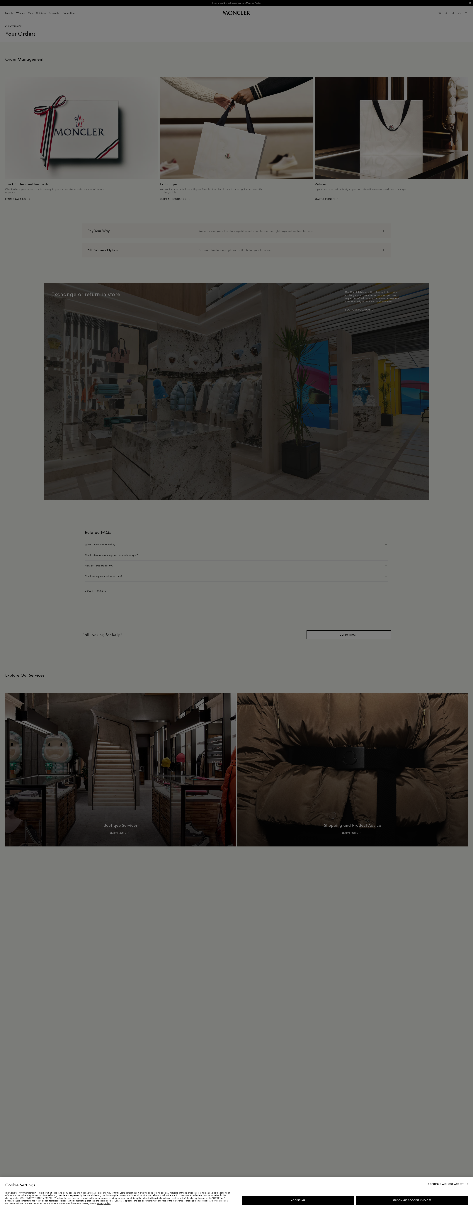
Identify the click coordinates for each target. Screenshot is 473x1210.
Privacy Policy (103, 1203)
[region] (236, 1193)
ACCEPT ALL (298, 1200)
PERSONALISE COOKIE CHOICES (411, 1200)
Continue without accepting (448, 1184)
